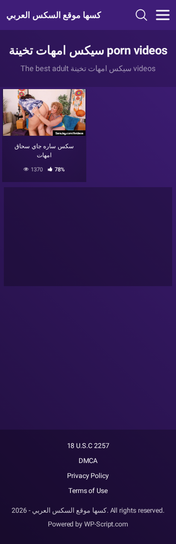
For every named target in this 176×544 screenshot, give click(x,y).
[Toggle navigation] (163, 15)
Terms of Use (88, 491)
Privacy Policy (88, 476)
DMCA (88, 461)
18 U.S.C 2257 (88, 446)
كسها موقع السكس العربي (53, 15)
